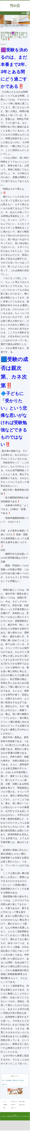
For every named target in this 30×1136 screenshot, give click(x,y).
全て (3, 1080)
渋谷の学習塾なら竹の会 (6, 25)
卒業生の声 (15, 1080)
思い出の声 (21, 1080)
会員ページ (4, 1084)
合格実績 (5, 1104)
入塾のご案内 (22, 1101)
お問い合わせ (22, 1104)
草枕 (14, 25)
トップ (4, 1101)
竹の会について (14, 1101)
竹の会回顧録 (8, 1080)
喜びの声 (13, 1104)
